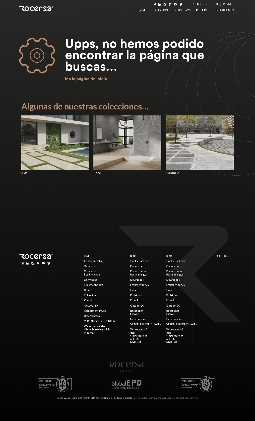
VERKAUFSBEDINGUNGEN (99, 321)
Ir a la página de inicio (86, 78)
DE (206, 4)
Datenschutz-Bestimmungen (92, 273)
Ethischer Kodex (93, 284)
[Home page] (126, 370)
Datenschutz (91, 266)
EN (197, 4)
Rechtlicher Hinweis (95, 310)
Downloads (90, 279)
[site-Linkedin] (159, 4)
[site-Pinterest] (170, 4)
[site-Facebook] (155, 4)
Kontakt (228, 4)
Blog (218, 4)
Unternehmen (224, 10)
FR (201, 4)
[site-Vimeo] (180, 4)
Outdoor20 (182, 10)
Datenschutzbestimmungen (147, 398)
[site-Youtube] (175, 4)
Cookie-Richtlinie (94, 261)
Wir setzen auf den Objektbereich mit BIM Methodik (97, 329)
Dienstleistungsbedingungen (182, 398)
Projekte (202, 10)
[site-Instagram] (165, 4)
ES (193, 4)
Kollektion (160, 10)
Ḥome (142, 10)
